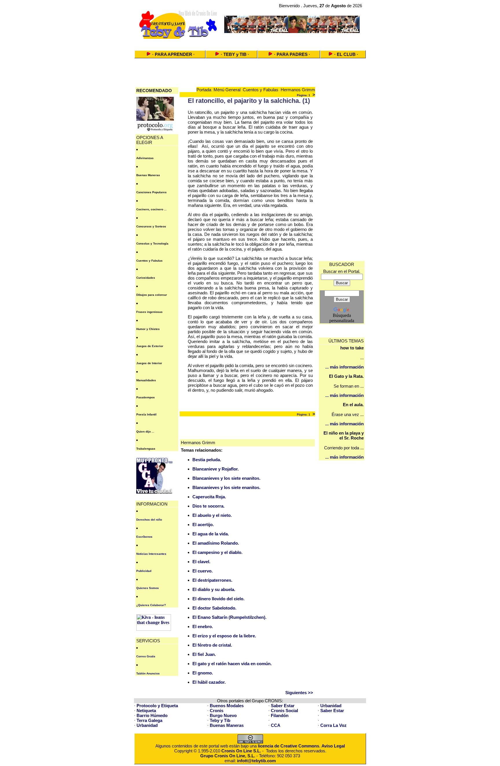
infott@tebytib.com (256, 760)
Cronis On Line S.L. (241, 750)
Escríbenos (144, 536)
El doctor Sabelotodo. (214, 607)
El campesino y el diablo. (217, 552)
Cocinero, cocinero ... (151, 209)
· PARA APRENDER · (173, 54)
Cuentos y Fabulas (149, 260)
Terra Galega (149, 720)
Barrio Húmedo (152, 715)
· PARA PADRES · (292, 54)
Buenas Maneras (148, 175)
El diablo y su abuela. (213, 589)
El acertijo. (203, 524)
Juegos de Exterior (149, 346)
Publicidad (143, 570)
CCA (275, 725)
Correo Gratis (145, 656)
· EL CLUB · (346, 54)
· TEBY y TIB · (235, 54)
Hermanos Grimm (298, 89)
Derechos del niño (149, 519)
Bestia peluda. (206, 459)
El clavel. (201, 561)
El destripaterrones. (212, 580)
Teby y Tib (220, 720)
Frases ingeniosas (149, 311)
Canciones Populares (151, 192)
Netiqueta (146, 710)
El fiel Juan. (204, 654)
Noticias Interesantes (151, 553)
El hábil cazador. (209, 682)
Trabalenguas (145, 448)
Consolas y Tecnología (152, 243)
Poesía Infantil (146, 414)
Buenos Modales (227, 705)
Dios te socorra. (208, 506)
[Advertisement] (250, 43)
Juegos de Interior (149, 363)
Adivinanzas (145, 158)
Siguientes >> (299, 692)
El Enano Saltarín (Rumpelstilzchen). (229, 617)
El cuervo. (202, 570)
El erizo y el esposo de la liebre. (224, 635)
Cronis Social (284, 710)
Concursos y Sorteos (151, 226)
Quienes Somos (147, 588)
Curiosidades (145, 277)
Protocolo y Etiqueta (157, 705)
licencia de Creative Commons (288, 745)
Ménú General (227, 89)
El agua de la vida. (210, 533)
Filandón (279, 715)
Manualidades (146, 380)
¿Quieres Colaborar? (151, 605)
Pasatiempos (145, 397)
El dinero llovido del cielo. (218, 598)
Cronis (216, 710)
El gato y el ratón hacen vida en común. (232, 663)
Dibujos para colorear (151, 294)
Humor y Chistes (148, 329)
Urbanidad (330, 705)
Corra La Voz (333, 725)
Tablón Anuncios (148, 673)
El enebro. (202, 626)
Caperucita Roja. (209, 496)
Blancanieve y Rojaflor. (215, 468)
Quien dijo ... (145, 431)
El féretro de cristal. (212, 645)
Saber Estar (283, 705)
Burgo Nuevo (223, 715)
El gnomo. (202, 672)
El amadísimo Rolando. (215, 543)
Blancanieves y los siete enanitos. (226, 478)
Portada (203, 89)
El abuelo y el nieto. (212, 515)
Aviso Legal (333, 745)
